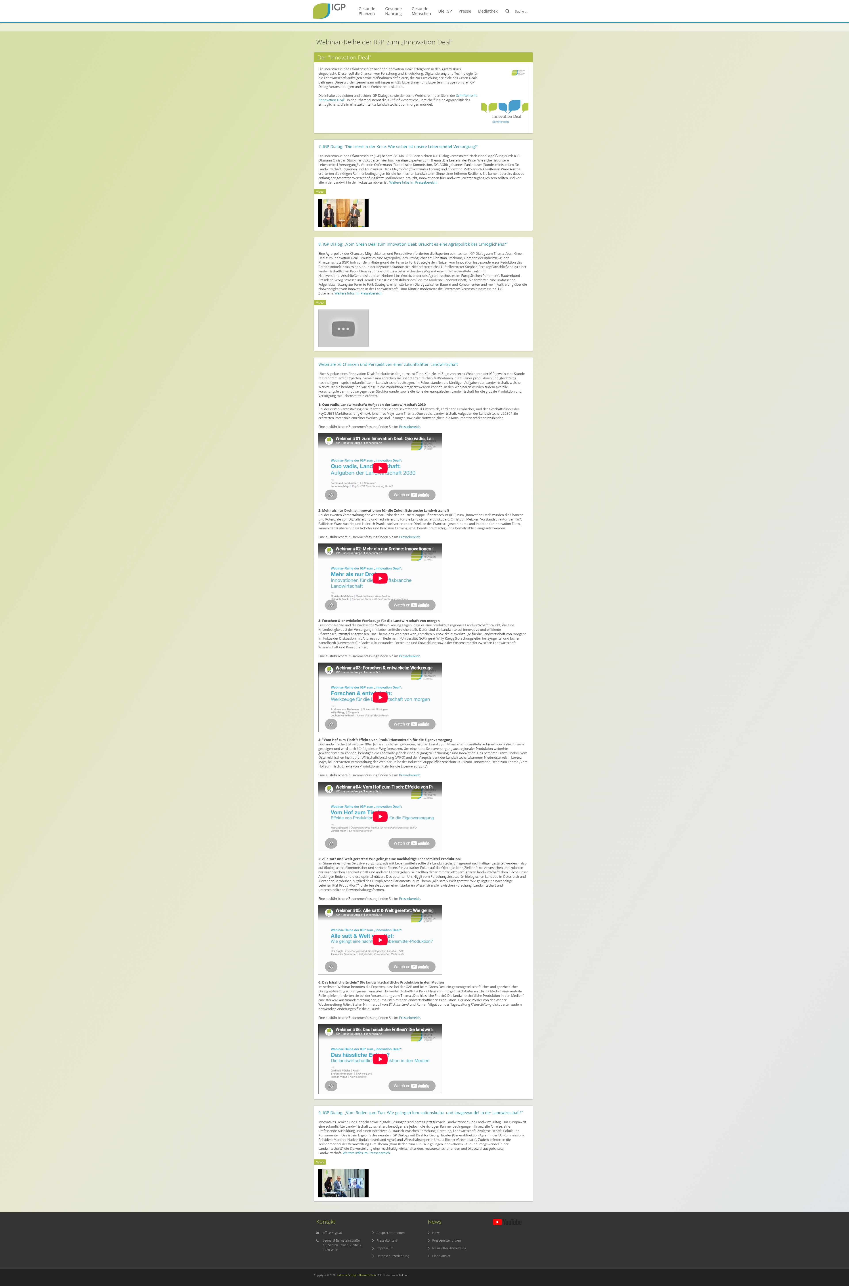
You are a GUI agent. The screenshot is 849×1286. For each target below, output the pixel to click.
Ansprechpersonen (391, 1233)
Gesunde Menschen (421, 11)
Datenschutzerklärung (393, 1256)
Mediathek (488, 11)
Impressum (385, 1248)
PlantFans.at (441, 1256)
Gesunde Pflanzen (367, 11)
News (436, 1233)
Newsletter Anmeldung (449, 1248)
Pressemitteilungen (446, 1240)
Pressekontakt (387, 1240)
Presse (465, 11)
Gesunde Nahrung (393, 11)
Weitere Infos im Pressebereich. (413, 182)
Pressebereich (409, 426)
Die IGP (445, 11)
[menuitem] (369, 11)
